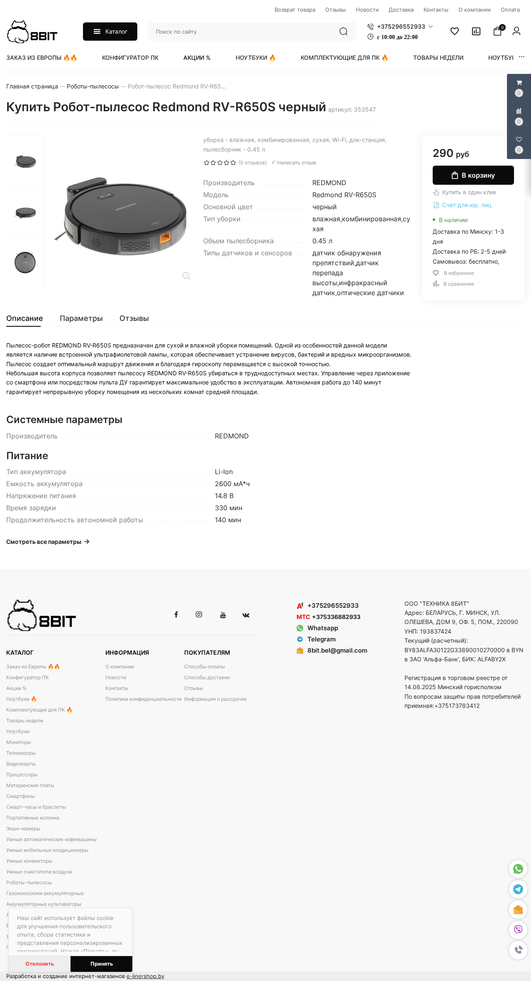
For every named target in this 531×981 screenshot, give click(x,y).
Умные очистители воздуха (39, 871)
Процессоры (21, 774)
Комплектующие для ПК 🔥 (344, 57)
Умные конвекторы (29, 861)
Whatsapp (322, 628)
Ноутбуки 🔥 (256, 57)
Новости (115, 677)
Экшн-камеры (23, 828)
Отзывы (193, 688)
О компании (119, 666)
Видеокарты (21, 764)
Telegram (321, 639)
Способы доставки (207, 677)
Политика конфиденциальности (143, 699)
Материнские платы (30, 785)
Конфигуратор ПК (130, 57)
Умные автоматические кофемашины (51, 839)
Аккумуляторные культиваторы (43, 904)
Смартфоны (20, 796)
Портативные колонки (32, 818)
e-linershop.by (145, 976)
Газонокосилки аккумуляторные (45, 893)
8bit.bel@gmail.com (337, 650)
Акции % (197, 57)
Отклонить (39, 964)
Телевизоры (21, 753)
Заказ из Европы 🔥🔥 (41, 57)
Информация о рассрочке (215, 699)
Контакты (116, 688)
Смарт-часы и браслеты (36, 807)
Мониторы (18, 742)
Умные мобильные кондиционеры (47, 850)
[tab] (28, 318)
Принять (101, 964)
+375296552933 (333, 605)
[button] (518, 950)
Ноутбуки (504, 57)
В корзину (478, 175)
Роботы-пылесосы (29, 882)
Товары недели (438, 57)
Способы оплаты (204, 666)
